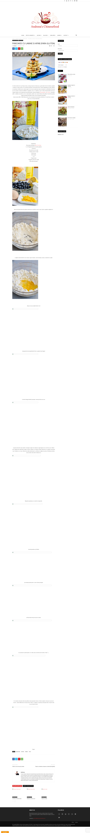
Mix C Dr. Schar (38, 145)
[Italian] (65, 62)
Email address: (60, 48)
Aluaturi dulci (25, 38)
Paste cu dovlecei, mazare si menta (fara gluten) (45, 766)
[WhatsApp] (22, 48)
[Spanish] (67, 62)
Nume (59, 44)
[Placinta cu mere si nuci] (33, 793)
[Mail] (69, 1)
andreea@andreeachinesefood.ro (39, 818)
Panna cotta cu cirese (71, 74)
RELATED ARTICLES (17, 786)
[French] (61, 62)
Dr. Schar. (49, 92)
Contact (76, 822)
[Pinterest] (71, 1)
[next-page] (15, 801)
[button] (76, 35)
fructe (30, 751)
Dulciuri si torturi (18, 38)
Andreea (15, 45)
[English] (59, 62)
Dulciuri (45, 35)
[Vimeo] (75, 1)
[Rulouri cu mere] (48, 793)
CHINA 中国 (52, 35)
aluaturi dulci (18, 751)
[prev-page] (13, 801)
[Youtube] (77, 1)
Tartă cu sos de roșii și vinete (18, 766)
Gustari (38, 35)
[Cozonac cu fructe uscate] (19, 793)
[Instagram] (67, 1)
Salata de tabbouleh (71, 106)
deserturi (22, 751)
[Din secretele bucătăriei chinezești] (45, 18)
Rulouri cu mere (44, 798)
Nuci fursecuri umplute (71, 117)
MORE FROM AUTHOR (28, 786)
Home (13, 38)
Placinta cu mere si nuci (31, 798)
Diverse (59, 35)
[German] (63, 62)
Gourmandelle (42, 92)
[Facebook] (65, 1)
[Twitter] (73, 1)
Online (61, 134)
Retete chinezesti (30, 35)
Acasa (22, 35)
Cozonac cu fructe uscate (16, 798)
